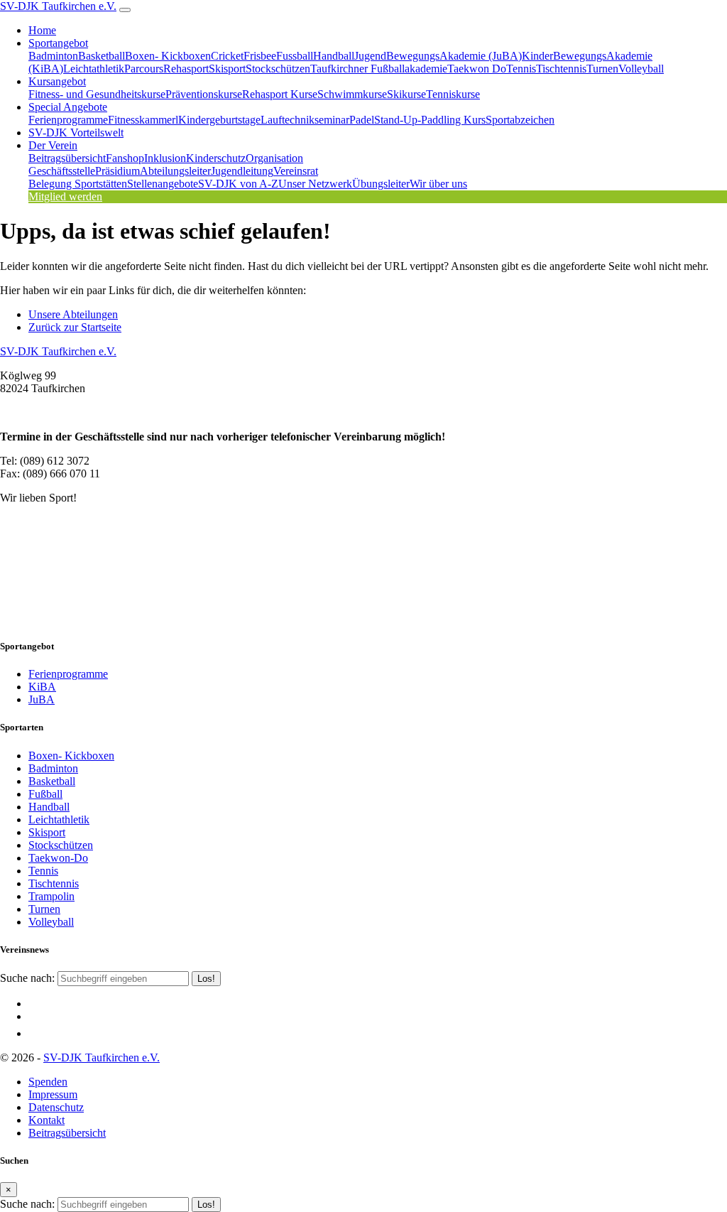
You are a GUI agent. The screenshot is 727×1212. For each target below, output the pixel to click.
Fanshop (125, 158)
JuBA (41, 699)
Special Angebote (67, 107)
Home (42, 30)
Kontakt (46, 1120)
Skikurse (406, 94)
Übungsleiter (381, 184)
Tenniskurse (453, 94)
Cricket (227, 56)
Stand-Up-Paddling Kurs (430, 120)
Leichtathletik (93, 69)
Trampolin (51, 896)
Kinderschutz (216, 158)
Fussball (294, 56)
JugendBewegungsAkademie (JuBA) (438, 56)
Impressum (52, 1094)
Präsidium (117, 171)
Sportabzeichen (520, 120)
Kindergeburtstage (219, 120)
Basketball (101, 56)
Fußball (45, 794)
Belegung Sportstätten (77, 184)
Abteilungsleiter (175, 171)
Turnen (602, 69)
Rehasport (186, 69)
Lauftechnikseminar (305, 120)
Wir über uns (438, 184)
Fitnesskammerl (143, 120)
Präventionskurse (203, 94)
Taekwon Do (476, 69)
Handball (333, 56)
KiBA (42, 687)
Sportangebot (58, 43)
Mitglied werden (65, 196)
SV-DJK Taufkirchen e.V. (58, 6)
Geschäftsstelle (61, 171)
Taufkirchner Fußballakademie (378, 69)
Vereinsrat (295, 171)
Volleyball (641, 69)
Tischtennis (561, 69)
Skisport (227, 69)
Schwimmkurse (352, 94)
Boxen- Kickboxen (168, 56)
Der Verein (52, 145)
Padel (361, 120)
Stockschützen (278, 69)
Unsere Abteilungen (73, 314)
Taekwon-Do (58, 858)
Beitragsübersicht (67, 158)
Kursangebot (57, 81)
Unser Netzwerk (315, 184)
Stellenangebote (162, 184)
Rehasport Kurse (279, 94)
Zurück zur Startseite (74, 327)
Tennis (521, 69)
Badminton (53, 56)
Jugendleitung (242, 171)
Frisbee (260, 56)
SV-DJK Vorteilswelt (76, 132)
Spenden (47, 1082)
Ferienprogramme (68, 120)
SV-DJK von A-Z (238, 184)
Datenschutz (56, 1107)
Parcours (143, 69)
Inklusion (165, 158)
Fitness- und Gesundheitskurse (96, 94)
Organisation (274, 158)
